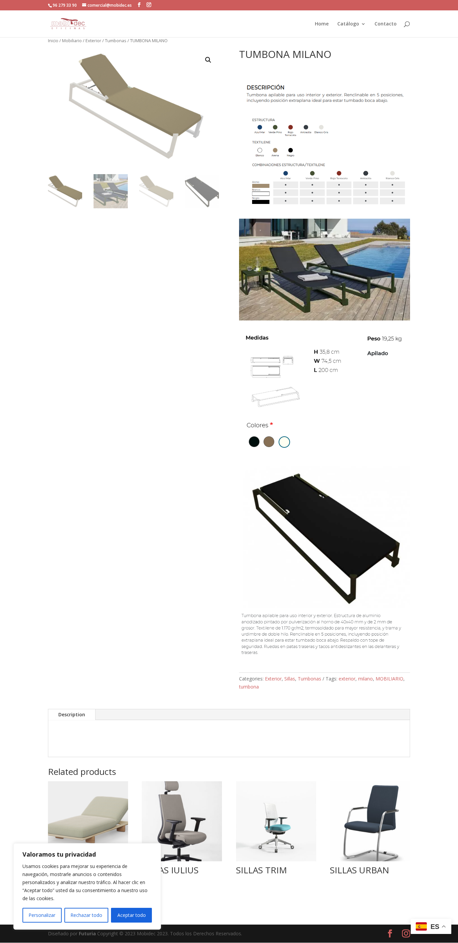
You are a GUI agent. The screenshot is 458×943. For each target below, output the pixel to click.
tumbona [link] (249, 686)
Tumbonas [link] (115, 41)
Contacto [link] (386, 24)
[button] (139, 4)
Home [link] (322, 24)
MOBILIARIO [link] (389, 678)
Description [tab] (71, 714)
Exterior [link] (93, 41)
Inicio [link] (53, 41)
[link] (68, 23)
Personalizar (41, 915)
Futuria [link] (87, 933)
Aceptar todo (131, 915)
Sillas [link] (289, 678)
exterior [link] (347, 678)
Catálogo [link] (348, 24)
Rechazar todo (86, 915)
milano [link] (365, 678)
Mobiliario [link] (72, 41)
